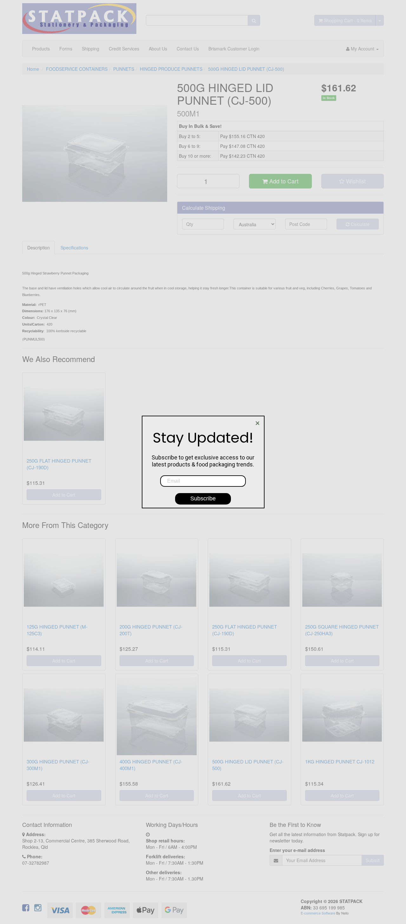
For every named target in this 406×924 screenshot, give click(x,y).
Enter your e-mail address (297, 850)
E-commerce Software (318, 912)
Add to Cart (283, 181)
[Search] (254, 20)
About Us (158, 48)
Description (38, 247)
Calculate (360, 224)
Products (41, 48)
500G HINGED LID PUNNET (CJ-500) (246, 69)
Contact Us (188, 48)
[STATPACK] (79, 16)
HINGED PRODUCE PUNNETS (171, 69)
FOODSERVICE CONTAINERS (77, 69)
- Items (348, 20)
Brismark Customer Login (233, 48)
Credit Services (124, 48)
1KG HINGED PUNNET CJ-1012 (339, 761)
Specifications (74, 247)
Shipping (90, 48)
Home (33, 69)
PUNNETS (123, 69)
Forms (65, 48)
